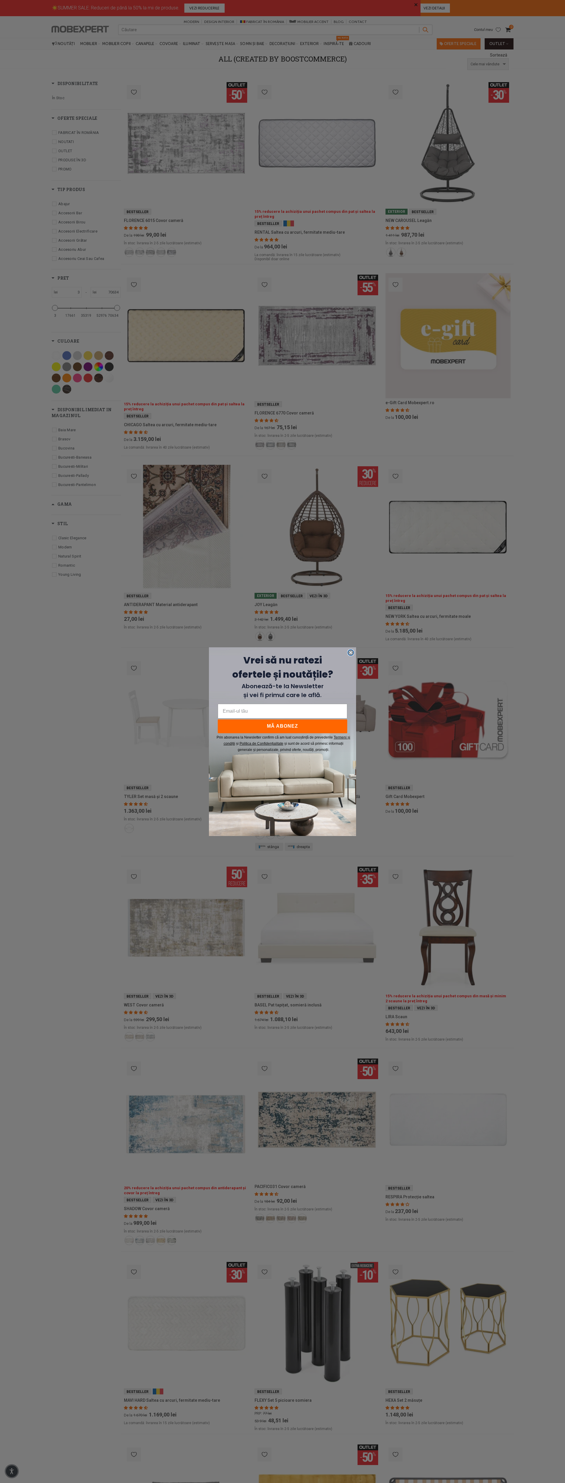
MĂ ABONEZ (282, 726)
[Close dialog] (351, 653)
